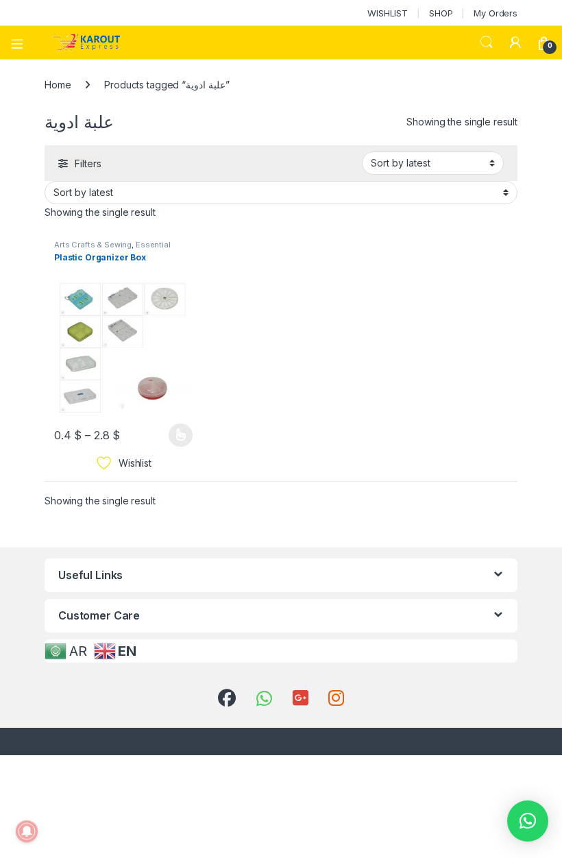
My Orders (495, 13)
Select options (176, 435)
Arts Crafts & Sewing (93, 244)
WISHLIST (387, 13)
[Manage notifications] (27, 831)
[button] (527, 821)
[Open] (22, 42)
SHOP (440, 13)
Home (58, 84)
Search (486, 42)
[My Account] (515, 42)
